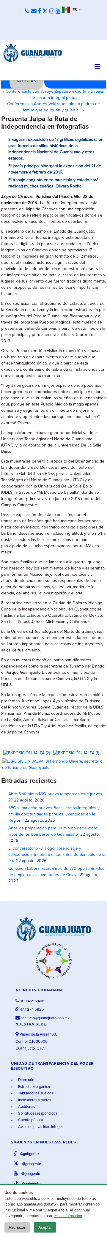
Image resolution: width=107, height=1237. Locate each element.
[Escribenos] (34, 11)
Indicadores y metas (34, 1100)
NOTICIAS (26, 81)
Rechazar (17, 1227)
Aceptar (45, 1227)
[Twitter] (45, 11)
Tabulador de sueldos (35, 1093)
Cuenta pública (30, 1120)
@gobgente (29, 1154)
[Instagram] (51, 11)
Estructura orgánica (33, 1087)
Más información (68, 1216)
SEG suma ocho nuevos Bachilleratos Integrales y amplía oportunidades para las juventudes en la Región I (54, 814)
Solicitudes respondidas (37, 1113)
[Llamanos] (27, 11)
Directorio (25, 1080)
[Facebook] (39, 11)
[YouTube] (58, 11)
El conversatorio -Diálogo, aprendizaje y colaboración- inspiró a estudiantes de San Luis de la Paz (56, 854)
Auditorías (26, 1107)
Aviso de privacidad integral (40, 1127)
